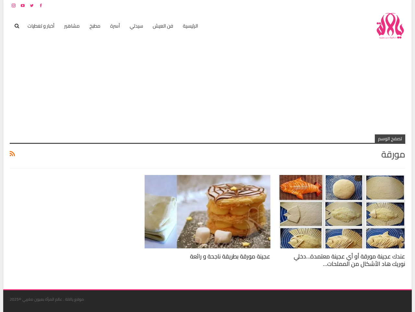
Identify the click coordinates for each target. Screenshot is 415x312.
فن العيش (163, 26)
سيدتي (136, 26)
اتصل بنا (364, 5)
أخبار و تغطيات (41, 26)
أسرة (115, 26)
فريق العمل (382, 5)
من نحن (400, 5)
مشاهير (72, 26)
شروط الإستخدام (343, 5)
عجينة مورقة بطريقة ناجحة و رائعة (230, 256)
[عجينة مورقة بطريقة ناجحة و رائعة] (208, 211)
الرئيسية (190, 26)
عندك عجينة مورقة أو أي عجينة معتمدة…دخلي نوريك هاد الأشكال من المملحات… (349, 260)
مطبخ (95, 26)
